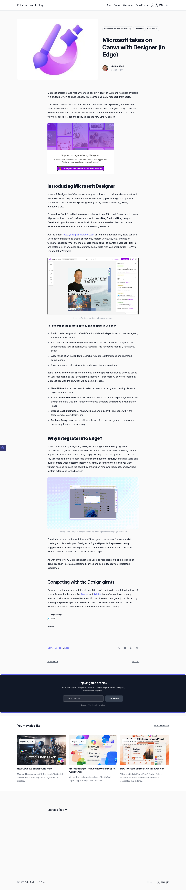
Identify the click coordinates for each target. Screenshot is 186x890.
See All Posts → (161, 725)
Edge (66, 648)
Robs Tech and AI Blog (30, 5)
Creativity (139, 29)
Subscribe (114, 698)
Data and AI (152, 29)
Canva (85, 594)
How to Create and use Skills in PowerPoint (142, 768)
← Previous (52, 661)
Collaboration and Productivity (117, 29)
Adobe (97, 594)
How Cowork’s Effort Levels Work (34, 768)
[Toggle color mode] (167, 5)
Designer (59, 648)
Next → (135, 661)
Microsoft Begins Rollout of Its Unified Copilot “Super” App (92, 770)
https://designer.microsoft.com (78, 234)
